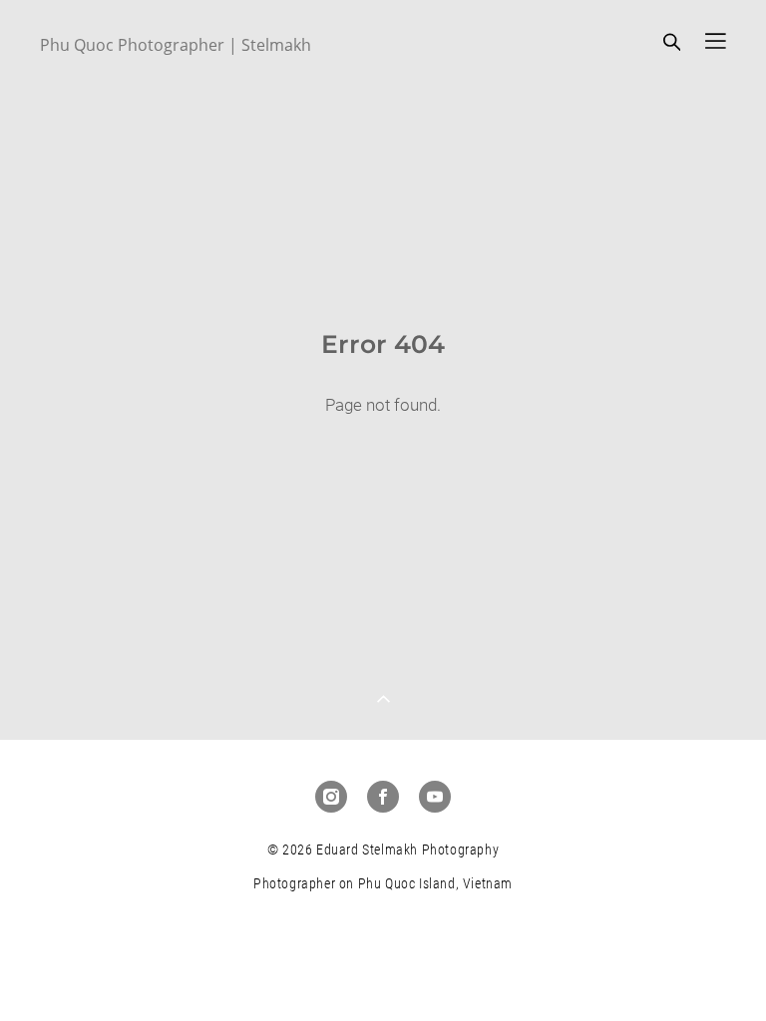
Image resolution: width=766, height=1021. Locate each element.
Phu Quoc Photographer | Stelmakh (175, 45)
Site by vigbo (383, 973)
